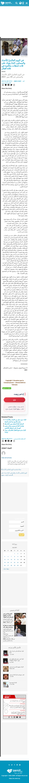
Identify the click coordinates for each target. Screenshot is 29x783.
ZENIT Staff (17, 81)
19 (4, 562)
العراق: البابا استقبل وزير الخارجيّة (14, 424)
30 (17, 565)
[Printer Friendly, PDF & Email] (6, 388)
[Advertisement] (14, 21)
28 (11, 565)
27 (8, 565)
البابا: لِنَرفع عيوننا (13, 682)
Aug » (7, 569)
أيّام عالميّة (11, 39)
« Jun (4, 569)
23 (17, 562)
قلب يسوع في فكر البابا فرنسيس (16, 674)
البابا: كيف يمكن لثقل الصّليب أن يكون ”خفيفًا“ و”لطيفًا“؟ (16, 659)
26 (4, 565)
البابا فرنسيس (4, 39)
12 (4, 559)
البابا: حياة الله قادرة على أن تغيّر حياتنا (16, 652)
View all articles (7, 458)
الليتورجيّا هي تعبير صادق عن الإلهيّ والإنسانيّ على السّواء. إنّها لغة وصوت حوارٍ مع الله (8, 617)
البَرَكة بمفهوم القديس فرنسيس (16, 667)
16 (17, 559)
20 (8, 562)
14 (11, 559)
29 (14, 565)
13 (8, 559)
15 (14, 559)
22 (14, 562)
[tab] (9, 696)
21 (11, 562)
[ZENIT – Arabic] (8, 3)
